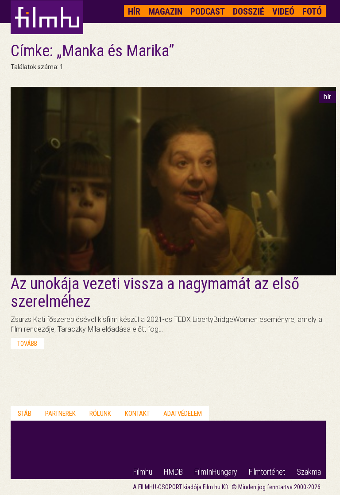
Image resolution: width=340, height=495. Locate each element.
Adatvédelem (182, 414)
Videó (283, 11)
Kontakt (137, 414)
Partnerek (60, 414)
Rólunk (100, 414)
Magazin (165, 11)
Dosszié (248, 11)
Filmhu (142, 471)
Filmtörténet (267, 471)
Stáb (24, 414)
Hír (134, 11)
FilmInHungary (215, 471)
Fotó (312, 11)
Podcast (207, 11)
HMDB (173, 471)
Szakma (309, 471)
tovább (27, 343)
